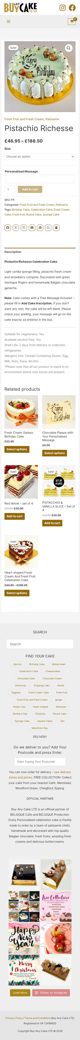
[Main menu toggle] (8, 21)
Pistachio (40, 713)
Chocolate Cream (52, 678)
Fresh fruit (18, 214)
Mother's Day (20, 713)
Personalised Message (21, 171)
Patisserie (52, 119)
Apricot (17, 664)
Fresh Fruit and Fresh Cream (24, 119)
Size (7, 148)
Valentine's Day (39, 728)
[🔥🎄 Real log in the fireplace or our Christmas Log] (56, 970)
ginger (58, 699)
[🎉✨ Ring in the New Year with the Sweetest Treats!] (56, 938)
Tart (62, 720)
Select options (17, 449)
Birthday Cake (20, 209)
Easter (60, 685)
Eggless (16, 692)
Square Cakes (44, 720)
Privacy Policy (14, 1018)
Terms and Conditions (38, 1018)
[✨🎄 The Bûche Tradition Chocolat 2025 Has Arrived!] (56, 874)
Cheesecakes (53, 671)
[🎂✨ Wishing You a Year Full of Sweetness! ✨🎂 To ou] (24, 938)
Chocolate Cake (26, 678)
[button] (69, 48)
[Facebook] (72, 7)
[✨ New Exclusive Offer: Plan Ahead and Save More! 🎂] (24, 906)
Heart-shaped (40, 706)
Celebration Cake (41, 209)
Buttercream (59, 664)
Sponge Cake (51, 214)
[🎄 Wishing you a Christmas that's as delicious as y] (24, 970)
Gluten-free (19, 706)
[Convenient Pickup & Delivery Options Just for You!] (56, 906)
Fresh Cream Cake (39, 692)
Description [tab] (12, 252)
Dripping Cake (42, 685)
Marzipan (61, 706)
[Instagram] (62, 7)
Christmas (20, 685)
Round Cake (33, 214)
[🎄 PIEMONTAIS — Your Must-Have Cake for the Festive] (24, 874)
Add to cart (30, 189)
